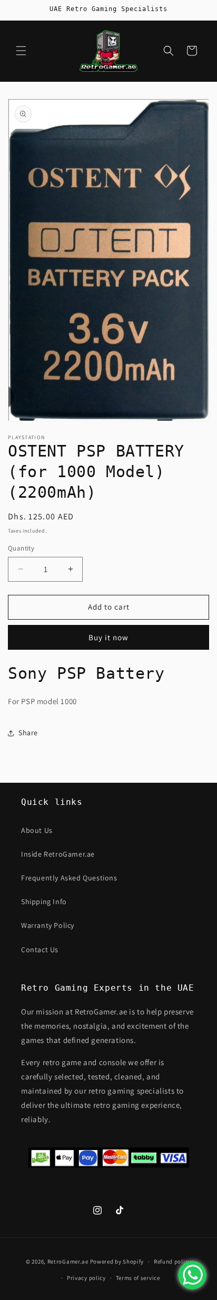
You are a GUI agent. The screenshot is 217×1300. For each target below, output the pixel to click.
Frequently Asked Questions (69, 878)
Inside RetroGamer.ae (58, 854)
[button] (21, 50)
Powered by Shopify (117, 1261)
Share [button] (28, 732)
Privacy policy (86, 1278)
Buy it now (108, 637)
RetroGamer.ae (67, 1261)
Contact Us (39, 949)
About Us (37, 830)
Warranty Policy (47, 925)
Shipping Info (44, 901)
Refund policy (172, 1261)
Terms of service (138, 1278)
